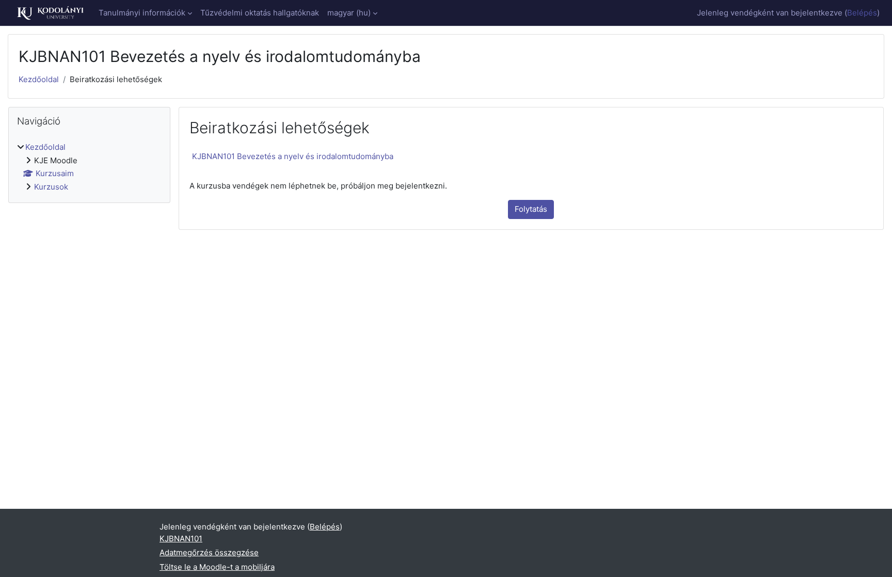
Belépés (862, 13)
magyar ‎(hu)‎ (349, 13)
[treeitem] (89, 167)
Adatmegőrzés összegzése (209, 552)
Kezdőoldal (39, 79)
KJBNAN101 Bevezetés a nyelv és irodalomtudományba (292, 156)
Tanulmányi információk (142, 13)
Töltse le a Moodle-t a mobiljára (217, 567)
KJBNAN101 (181, 538)
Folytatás (531, 209)
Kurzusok (51, 187)
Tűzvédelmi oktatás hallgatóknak (259, 13)
